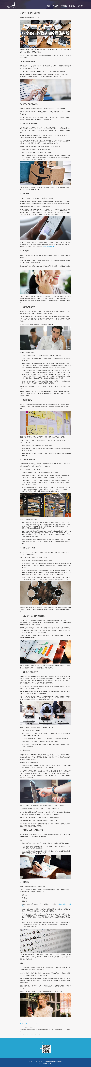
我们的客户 (72, 6)
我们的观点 (64, 6)
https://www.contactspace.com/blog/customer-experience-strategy (33, 1023)
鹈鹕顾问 (47, 1042)
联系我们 (80, 6)
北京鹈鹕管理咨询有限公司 (56, 1061)
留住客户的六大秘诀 (48, 246)
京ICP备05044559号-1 (47, 1063)
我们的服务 (55, 6)
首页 (48, 6)
